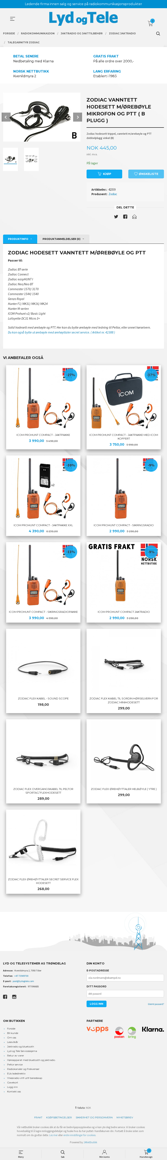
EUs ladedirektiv (16, 1073)
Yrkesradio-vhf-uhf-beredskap (24, 1077)
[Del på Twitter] (116, 217)
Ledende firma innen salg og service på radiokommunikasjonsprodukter (83, 4)
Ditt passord (97, 986)
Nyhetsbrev (124, 1117)
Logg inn (12, 1086)
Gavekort (12, 1082)
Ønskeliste (148, 174)
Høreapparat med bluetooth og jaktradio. (31, 1060)
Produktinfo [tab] (18, 239)
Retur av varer (15, 1055)
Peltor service (15, 1064)
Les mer (53, 1135)
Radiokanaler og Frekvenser (23, 1069)
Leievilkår (12, 1042)
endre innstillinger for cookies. (79, 1135)
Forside (11, 1028)
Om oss (11, 1037)
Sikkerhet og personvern (94, 1117)
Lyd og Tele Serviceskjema (22, 1051)
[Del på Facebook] (125, 217)
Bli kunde (12, 1033)
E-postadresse (98, 970)
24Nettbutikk (90, 1142)
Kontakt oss (14, 1091)
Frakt (38, 1117)
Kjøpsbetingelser (59, 1117)
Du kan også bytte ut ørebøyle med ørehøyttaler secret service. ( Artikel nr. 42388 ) (61, 332)
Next (77, 117)
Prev (6, 117)
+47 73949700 (21, 975)
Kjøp (107, 174)
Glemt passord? (156, 1004)
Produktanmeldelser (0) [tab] (61, 239)
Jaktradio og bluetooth (20, 1046)
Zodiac (113, 194)
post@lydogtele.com (23, 981)
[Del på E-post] (134, 217)
